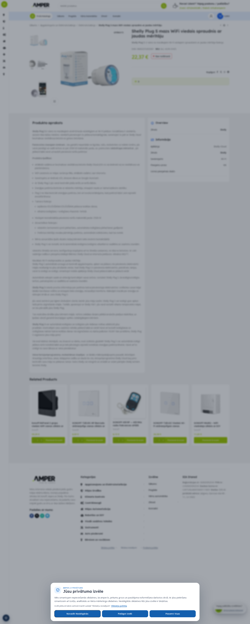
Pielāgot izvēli (125, 613)
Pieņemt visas (172, 613)
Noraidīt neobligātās (77, 613)
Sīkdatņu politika (119, 606)
